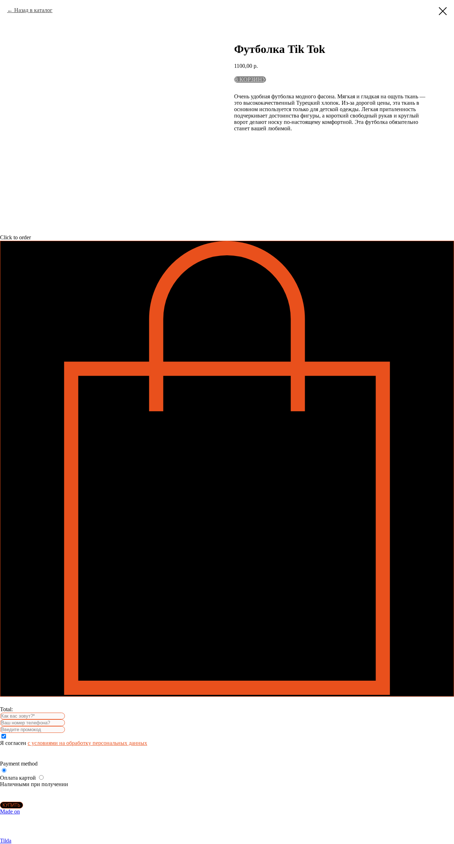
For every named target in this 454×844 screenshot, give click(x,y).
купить (11, 805)
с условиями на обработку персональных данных (87, 743)
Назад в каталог (33, 10)
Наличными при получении (34, 784)
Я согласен (73, 743)
